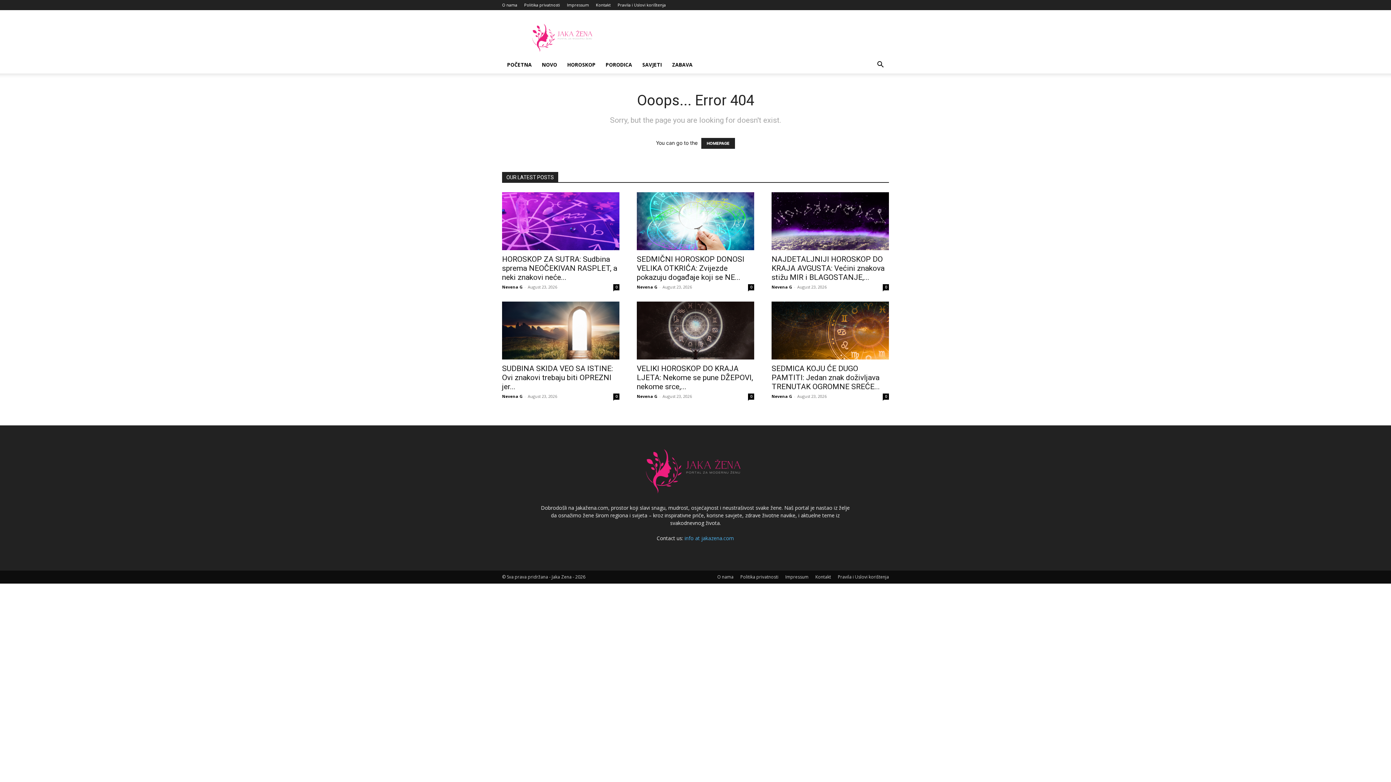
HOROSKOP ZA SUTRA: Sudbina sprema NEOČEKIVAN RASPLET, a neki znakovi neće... (559, 268)
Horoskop (581, 64)
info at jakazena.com (709, 538)
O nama (509, 5)
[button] (880, 65)
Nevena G (512, 287)
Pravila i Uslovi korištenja (642, 5)
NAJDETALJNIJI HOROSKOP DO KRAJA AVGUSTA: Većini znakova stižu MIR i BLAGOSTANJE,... (828, 268)
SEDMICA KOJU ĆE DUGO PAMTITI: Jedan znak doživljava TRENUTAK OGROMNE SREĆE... (826, 377)
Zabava (682, 64)
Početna (519, 64)
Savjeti (652, 64)
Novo (549, 64)
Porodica (619, 64)
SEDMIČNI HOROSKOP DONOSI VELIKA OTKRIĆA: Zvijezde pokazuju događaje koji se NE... (690, 268)
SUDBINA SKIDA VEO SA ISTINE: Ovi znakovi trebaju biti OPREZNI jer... (557, 377)
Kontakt (603, 5)
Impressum (578, 5)
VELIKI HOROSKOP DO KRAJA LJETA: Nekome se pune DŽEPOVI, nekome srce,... (695, 377)
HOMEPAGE (718, 143)
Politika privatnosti (542, 5)
